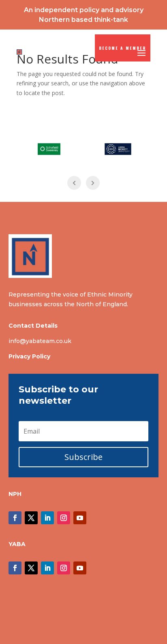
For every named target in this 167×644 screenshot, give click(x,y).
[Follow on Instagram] (63, 517)
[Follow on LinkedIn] (47, 517)
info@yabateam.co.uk (40, 341)
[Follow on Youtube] (79, 517)
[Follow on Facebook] (15, 517)
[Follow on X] (31, 517)
